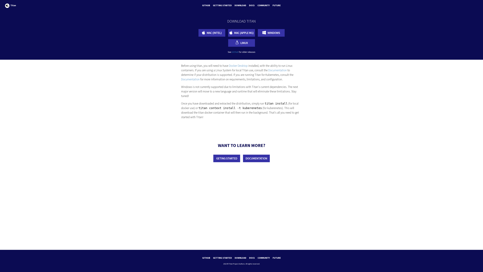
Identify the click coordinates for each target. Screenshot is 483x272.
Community (263, 5)
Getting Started (222, 5)
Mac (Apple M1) (244, 33)
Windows (273, 33)
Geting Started (226, 158)
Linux (244, 43)
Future (277, 5)
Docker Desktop (238, 66)
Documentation (277, 70)
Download (240, 5)
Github (206, 5)
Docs (252, 5)
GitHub (235, 51)
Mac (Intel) (214, 33)
